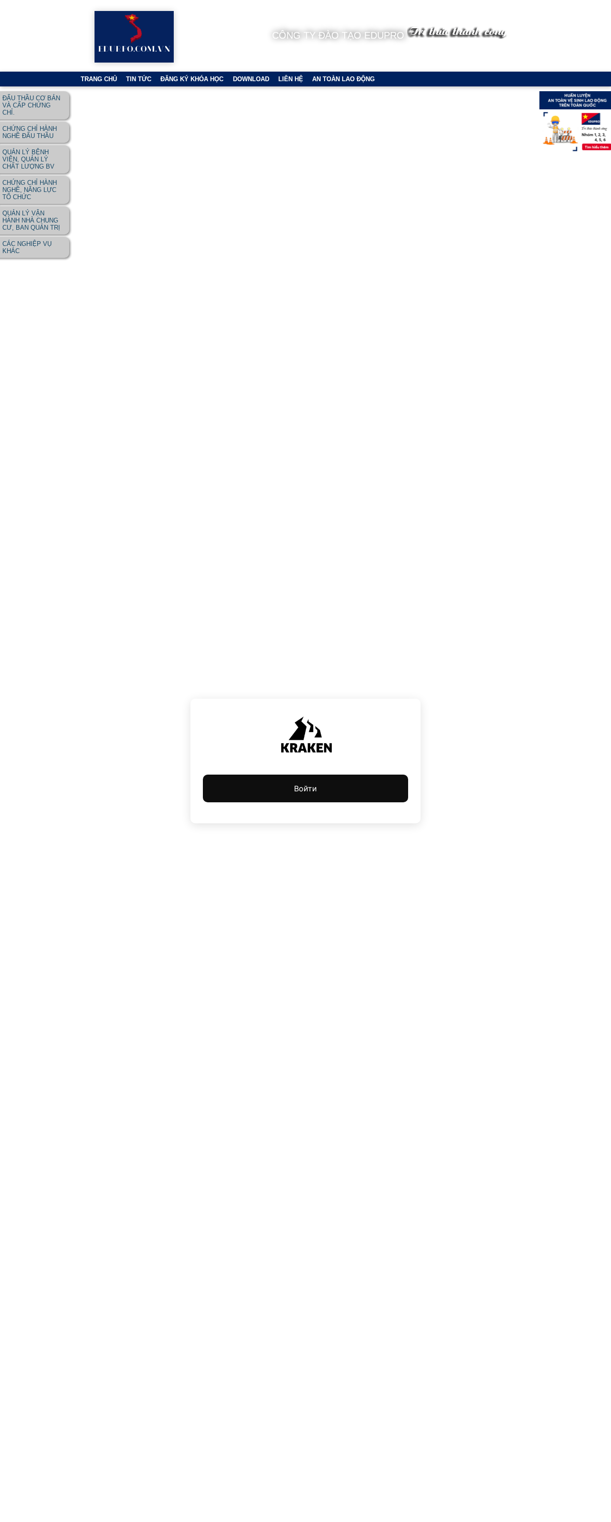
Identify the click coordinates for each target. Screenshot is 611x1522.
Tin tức (138, 79)
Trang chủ (99, 79)
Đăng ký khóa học (191, 79)
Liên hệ (290, 79)
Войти (305, 788)
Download (251, 79)
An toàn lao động (343, 79)
